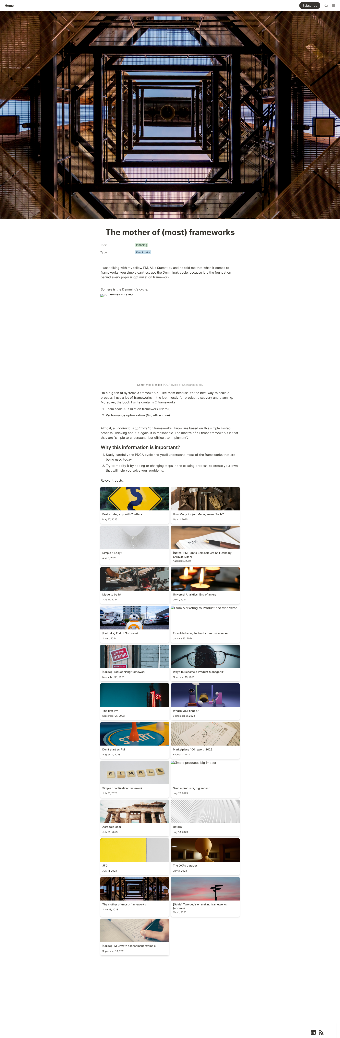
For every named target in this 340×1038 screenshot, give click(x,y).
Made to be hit (111, 569)
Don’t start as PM (113, 724)
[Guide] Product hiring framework (125, 647)
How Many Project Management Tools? (200, 489)
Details (176, 801)
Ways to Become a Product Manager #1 (200, 647)
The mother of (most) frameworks (125, 879)
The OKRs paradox (185, 840)
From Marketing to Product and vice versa (202, 608)
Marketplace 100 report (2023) (194, 724)
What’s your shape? (185, 685)
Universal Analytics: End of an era (196, 569)
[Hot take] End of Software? (121, 608)
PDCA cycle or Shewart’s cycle (182, 384)
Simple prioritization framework (124, 763)
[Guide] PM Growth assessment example (130, 921)
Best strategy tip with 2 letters (123, 489)
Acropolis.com (111, 801)
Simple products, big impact (192, 763)
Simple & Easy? (111, 528)
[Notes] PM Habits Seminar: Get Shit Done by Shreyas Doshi (205, 529)
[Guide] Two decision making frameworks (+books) (202, 881)
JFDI (103, 840)
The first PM (109, 685)
